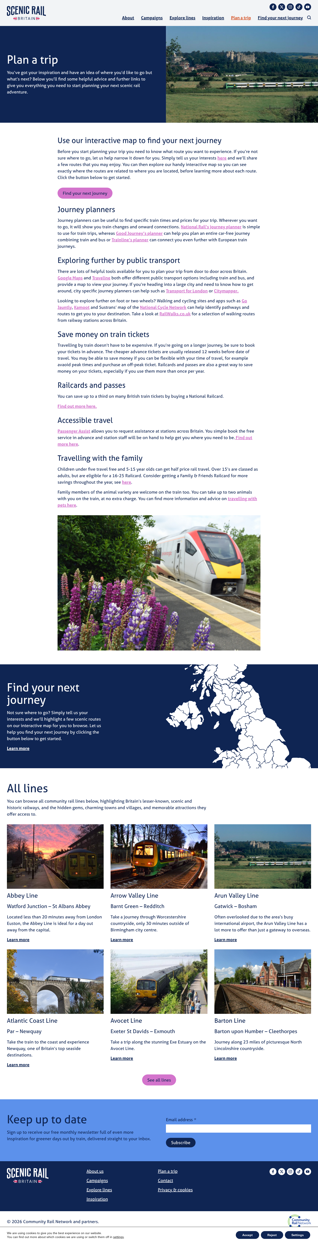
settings (118, 1237)
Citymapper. (226, 291)
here (221, 158)
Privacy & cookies (175, 1190)
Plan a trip (241, 18)
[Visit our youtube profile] (307, 6)
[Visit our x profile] (281, 6)
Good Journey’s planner (139, 233)
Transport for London (187, 291)
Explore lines (182, 18)
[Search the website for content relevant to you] (309, 17)
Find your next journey (280, 18)
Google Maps (70, 278)
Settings (297, 1235)
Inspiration (213, 18)
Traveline (101, 278)
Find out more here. (77, 406)
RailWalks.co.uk (175, 314)
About (128, 18)
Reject (272, 1235)
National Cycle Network (163, 307)
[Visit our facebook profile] (273, 6)
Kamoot (82, 307)
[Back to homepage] (26, 13)
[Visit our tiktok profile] (299, 6)
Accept (247, 1235)
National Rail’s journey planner (211, 227)
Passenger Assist (74, 431)
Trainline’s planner (130, 240)
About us (95, 1171)
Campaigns (152, 18)
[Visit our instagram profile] (290, 6)
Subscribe (180, 1142)
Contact (165, 1180)
